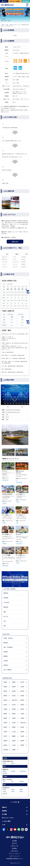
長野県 (14, 709)
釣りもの (6, 616)
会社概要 (14, 840)
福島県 (5, 691)
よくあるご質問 (6, 821)
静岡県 (5, 713)
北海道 (5, 682)
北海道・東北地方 (8, 638)
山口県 (14, 731)
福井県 (22, 704)
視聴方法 (27, 1)
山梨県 (5, 709)
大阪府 (22, 718)
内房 (12, 781)
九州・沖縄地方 (8, 669)
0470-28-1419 (16, 50)
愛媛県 (14, 736)
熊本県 (5, 745)
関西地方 (6, 656)
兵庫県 (5, 722)
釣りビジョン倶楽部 (15, 1)
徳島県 (22, 731)
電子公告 (14, 843)
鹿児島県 (6, 749)
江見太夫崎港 (23, 771)
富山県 (5, 704)
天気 (5, 621)
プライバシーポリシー (14, 853)
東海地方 (6, 651)
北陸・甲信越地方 (8, 647)
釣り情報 (4, 814)
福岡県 (5, 740)
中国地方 (6, 660)
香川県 (5, 736)
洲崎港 (4, 771)
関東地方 (6, 642)
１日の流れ (6, 602)
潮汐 (5, 625)
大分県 (14, 745)
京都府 (14, 718)
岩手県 (22, 682)
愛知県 (14, 713)
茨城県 (14, 691)
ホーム (5, 1)
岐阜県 (22, 709)
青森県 (14, 682)
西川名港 (13, 771)
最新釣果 (6, 593)
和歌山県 (22, 722)
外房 (4, 781)
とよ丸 (19, 24)
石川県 (14, 704)
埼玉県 (14, 695)
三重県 (22, 713)
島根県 (14, 727)
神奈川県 (14, 700)
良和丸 (12, 763)
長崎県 (22, 740)
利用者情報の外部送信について (14, 858)
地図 (5, 611)
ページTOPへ (14, 802)
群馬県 (5, 695)
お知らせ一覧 (14, 846)
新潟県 (22, 700)
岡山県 (22, 727)
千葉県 (2, 20)
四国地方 (6, 665)
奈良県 (14, 722)
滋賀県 (5, 718)
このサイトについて (14, 856)
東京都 (5, 700)
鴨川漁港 (5, 773)
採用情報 (14, 848)
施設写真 (6, 607)
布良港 (9, 20)
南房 (6, 20)
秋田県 (14, 686)
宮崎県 (22, 745)
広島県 (5, 731)
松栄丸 (4, 763)
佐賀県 (14, 740)
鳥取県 (5, 727)
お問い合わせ (14, 851)
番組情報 (4, 810)
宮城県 (5, 686)
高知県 (22, 736)
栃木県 (22, 691)
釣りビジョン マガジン (8, 817)
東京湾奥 (22, 781)
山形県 (22, 686)
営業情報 (6, 597)
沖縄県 (14, 749)
